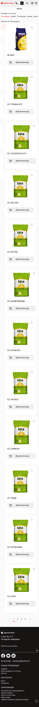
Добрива (4, 669)
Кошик (36, 3)
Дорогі (35, 16)
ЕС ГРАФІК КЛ (14, 104)
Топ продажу (21, 16)
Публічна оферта (7, 693)
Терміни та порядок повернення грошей (14, 699)
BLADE (10, 55)
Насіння (3, 673)
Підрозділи (5, 683)
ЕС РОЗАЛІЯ (13, 350)
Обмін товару (5, 697)
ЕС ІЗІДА (11, 498)
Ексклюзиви (5, 16)
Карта (3, 681)
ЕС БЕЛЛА (12, 203)
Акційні (13, 16)
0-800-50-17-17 (7, 637)
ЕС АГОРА (12, 252)
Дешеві (29, 16)
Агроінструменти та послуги (11, 671)
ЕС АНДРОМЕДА (16, 301)
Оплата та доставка (8, 695)
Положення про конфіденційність (12, 691)
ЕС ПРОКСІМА (14, 547)
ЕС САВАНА (13, 449)
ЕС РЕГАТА (12, 400)
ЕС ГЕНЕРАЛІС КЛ (16, 154)
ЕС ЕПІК (11, 596)
